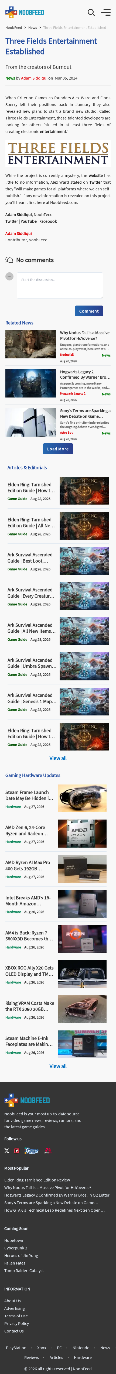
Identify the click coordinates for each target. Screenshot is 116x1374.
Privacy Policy (16, 1323)
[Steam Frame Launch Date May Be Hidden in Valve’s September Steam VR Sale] (82, 810)
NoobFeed (13, 27)
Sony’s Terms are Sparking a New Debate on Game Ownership (85, 416)
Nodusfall (67, 354)
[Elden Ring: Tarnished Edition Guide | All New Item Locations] (84, 538)
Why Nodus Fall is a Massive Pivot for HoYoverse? (85, 335)
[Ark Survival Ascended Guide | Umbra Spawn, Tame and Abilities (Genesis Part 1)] (84, 678)
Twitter (95, 182)
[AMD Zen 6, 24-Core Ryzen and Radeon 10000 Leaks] (82, 846)
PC (59, 1347)
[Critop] (48, 1150)
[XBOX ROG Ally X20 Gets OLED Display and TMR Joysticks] (82, 986)
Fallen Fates (14, 1263)
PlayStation (16, 1347)
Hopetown (13, 1240)
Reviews (31, 1357)
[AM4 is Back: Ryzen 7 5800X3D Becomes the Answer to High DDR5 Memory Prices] (82, 951)
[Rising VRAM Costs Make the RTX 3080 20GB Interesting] (82, 1021)
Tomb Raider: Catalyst (24, 1270)
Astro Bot (66, 432)
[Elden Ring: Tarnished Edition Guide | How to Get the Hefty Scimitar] (84, 749)
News (32, 27)
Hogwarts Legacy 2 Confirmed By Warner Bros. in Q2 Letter (84, 377)
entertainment (53, 131)
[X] (6, 1150)
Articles (56, 1357)
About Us (12, 1300)
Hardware (83, 1357)
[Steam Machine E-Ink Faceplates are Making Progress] (82, 1056)
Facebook (48, 221)
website (96, 175)
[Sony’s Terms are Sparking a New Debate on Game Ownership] (30, 435)
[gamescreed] (31, 1150)
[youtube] (16, 1150)
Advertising (14, 1308)
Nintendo (81, 1347)
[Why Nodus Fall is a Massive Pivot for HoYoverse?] (30, 356)
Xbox (41, 1347)
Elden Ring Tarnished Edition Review (37, 1180)
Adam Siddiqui (34, 78)
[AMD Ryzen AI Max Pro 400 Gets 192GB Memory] (82, 881)
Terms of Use (16, 1315)
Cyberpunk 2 (15, 1247)
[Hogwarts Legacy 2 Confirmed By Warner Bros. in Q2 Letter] (30, 396)
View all (58, 758)
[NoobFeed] (25, 12)
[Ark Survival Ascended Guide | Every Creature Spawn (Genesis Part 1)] (84, 608)
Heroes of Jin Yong (21, 1255)
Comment (89, 311)
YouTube (29, 221)
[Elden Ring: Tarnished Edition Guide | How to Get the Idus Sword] (84, 503)
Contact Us (14, 1331)
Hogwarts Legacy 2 (73, 393)
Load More (58, 448)
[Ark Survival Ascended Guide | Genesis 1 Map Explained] (84, 714)
